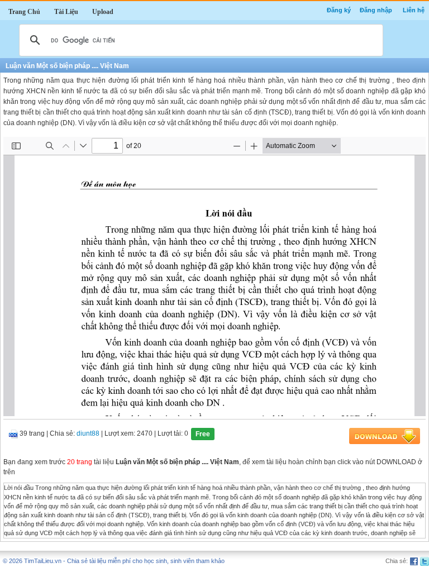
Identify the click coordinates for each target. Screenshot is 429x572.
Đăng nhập (376, 10)
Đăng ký (339, 10)
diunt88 (88, 434)
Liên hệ (414, 10)
